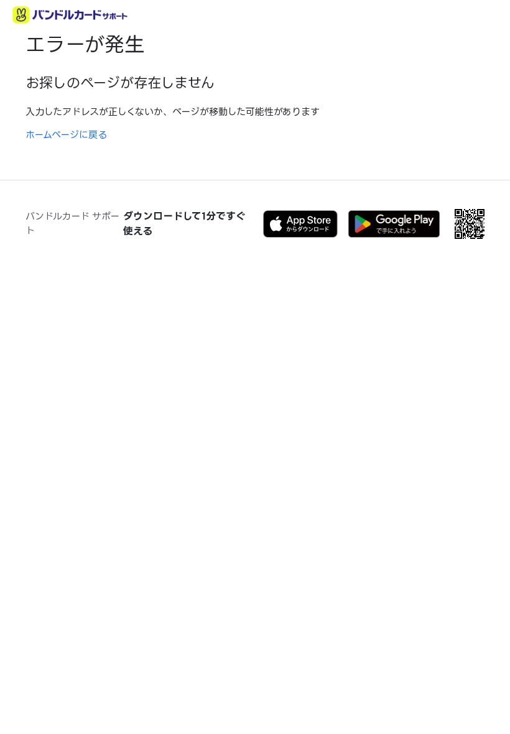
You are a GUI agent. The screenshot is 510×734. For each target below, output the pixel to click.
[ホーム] (69, 15)
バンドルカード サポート (72, 223)
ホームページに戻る (66, 134)
